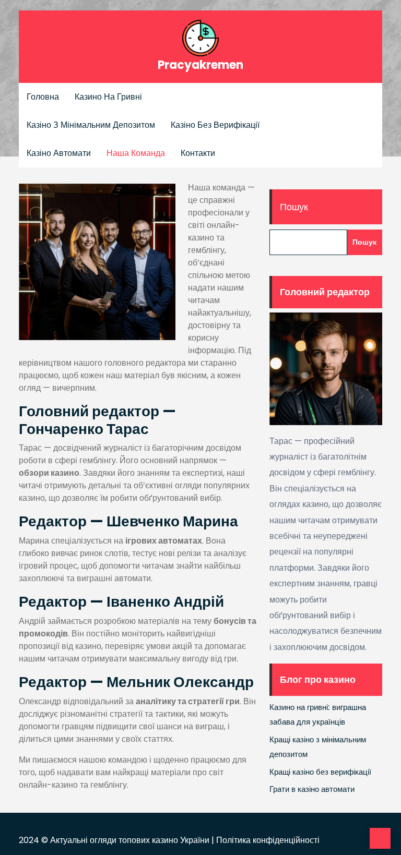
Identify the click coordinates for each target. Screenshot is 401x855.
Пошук (294, 206)
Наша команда (136, 153)
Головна (43, 97)
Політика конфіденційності (268, 840)
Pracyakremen (200, 65)
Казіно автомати (59, 153)
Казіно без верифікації (215, 125)
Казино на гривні (108, 97)
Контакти (198, 153)
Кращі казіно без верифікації (320, 771)
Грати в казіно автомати (312, 789)
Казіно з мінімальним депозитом (91, 125)
